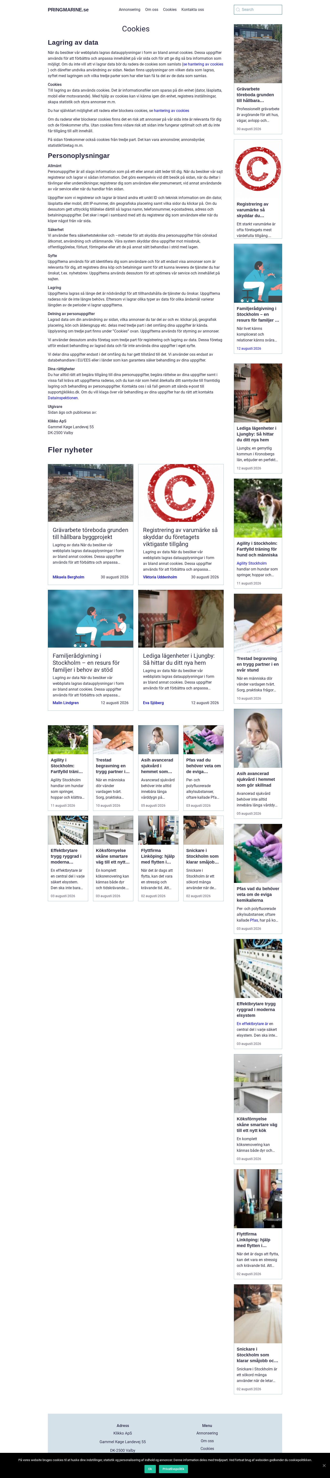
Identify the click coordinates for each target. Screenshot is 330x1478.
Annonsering (129, 9)
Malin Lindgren (66, 703)
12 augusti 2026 (249, 348)
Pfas (254, 920)
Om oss (151, 9)
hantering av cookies (171, 110)
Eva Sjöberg (153, 703)
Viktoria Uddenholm (160, 577)
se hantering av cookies (203, 64)
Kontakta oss (192, 9)
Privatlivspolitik (173, 1469)
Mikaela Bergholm (68, 577)
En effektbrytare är (252, 1023)
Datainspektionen (63, 398)
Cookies (170, 9)
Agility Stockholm (252, 563)
